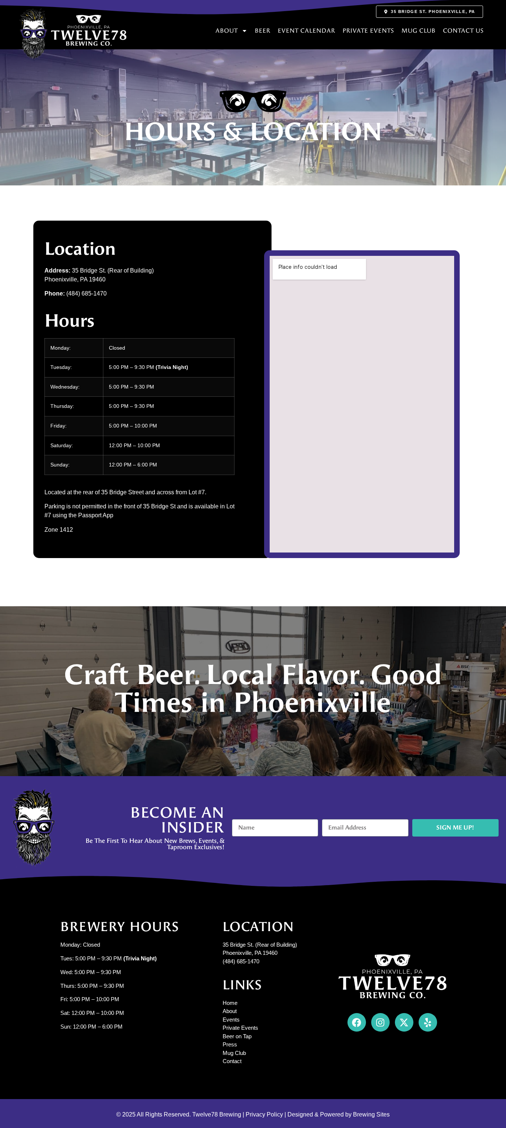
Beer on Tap (237, 1036)
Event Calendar (306, 30)
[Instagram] (380, 1022)
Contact (232, 1061)
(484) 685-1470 (241, 961)
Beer (262, 30)
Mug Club (419, 30)
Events (231, 1019)
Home (230, 1003)
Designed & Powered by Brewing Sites (338, 1114)
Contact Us (463, 30)
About (227, 30)
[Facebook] (356, 1022)
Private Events (368, 30)
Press (230, 1044)
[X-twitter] (404, 1022)
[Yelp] (428, 1022)
